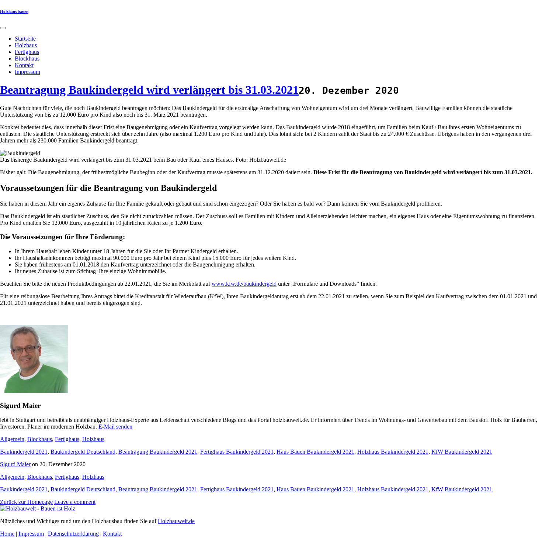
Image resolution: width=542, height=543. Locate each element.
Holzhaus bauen (14, 11)
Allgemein (12, 439)
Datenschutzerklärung (73, 533)
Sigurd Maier (15, 464)
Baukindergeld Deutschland (83, 452)
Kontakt (24, 65)
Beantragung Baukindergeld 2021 (157, 452)
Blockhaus (27, 58)
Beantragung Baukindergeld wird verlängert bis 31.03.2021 (149, 89)
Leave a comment (74, 502)
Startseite (25, 38)
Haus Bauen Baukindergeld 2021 (315, 452)
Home (7, 533)
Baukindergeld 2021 (24, 452)
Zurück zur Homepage (26, 502)
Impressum (27, 72)
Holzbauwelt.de (176, 521)
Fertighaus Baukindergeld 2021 (237, 452)
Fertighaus (27, 52)
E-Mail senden (115, 426)
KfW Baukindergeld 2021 (461, 452)
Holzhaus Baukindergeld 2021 (392, 452)
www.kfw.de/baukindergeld (244, 284)
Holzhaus (26, 45)
